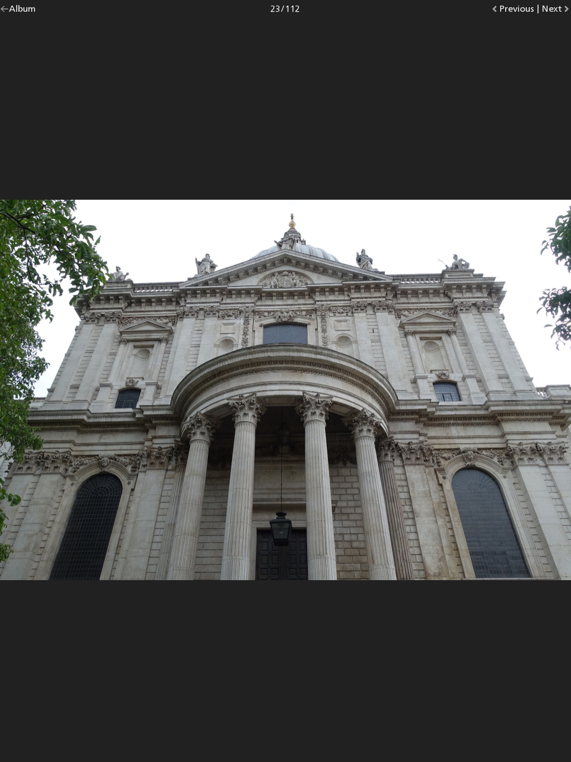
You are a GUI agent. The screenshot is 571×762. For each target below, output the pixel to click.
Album (22, 10)
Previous (516, 10)
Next (556, 10)
